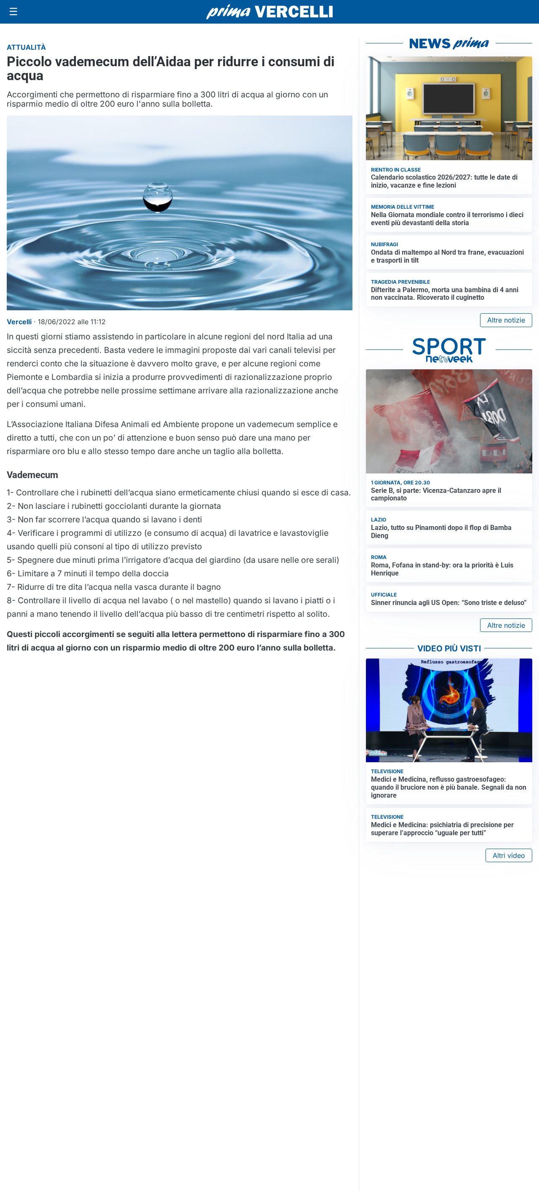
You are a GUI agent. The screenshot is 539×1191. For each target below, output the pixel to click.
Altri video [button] (509, 855)
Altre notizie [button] (506, 320)
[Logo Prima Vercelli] (269, 11)
